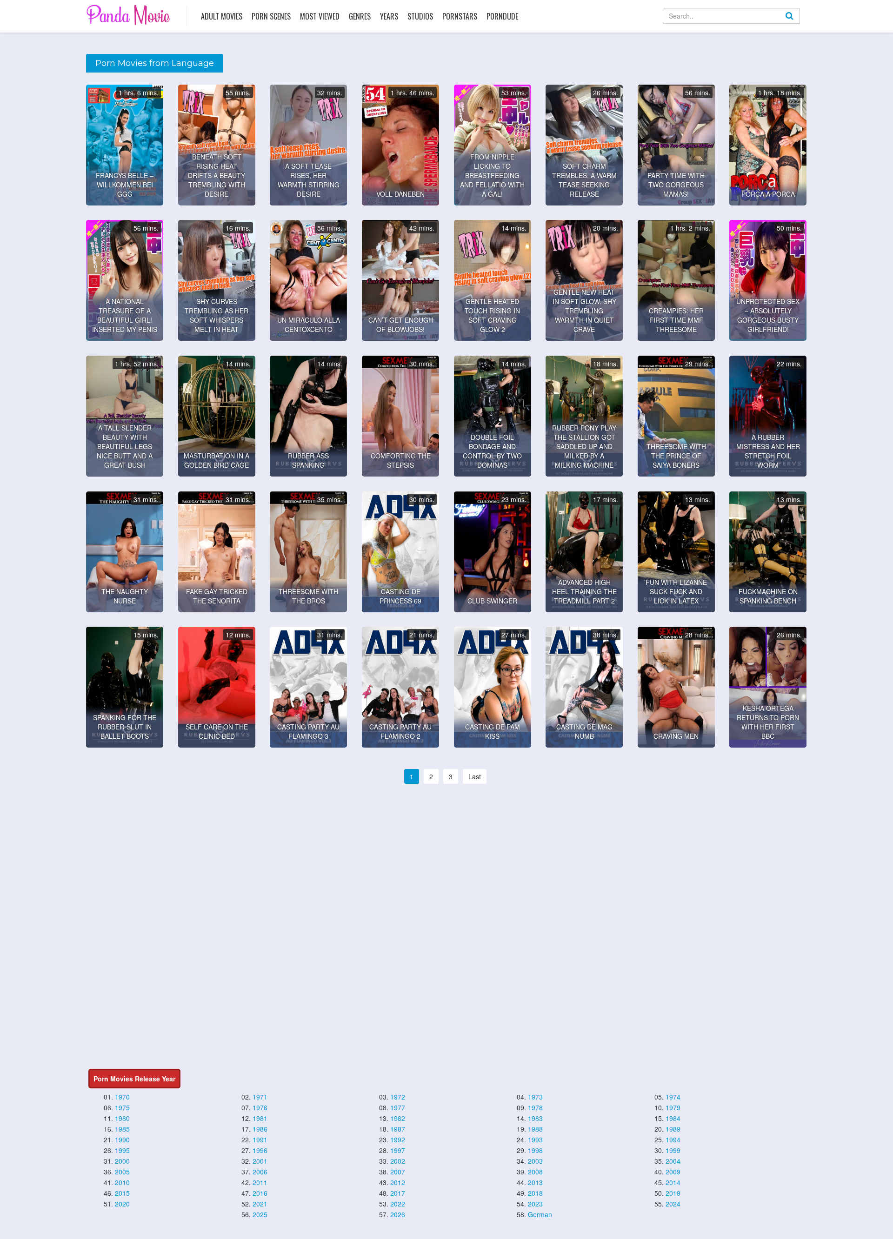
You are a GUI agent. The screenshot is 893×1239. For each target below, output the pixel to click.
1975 (122, 1107)
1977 (397, 1107)
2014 (673, 1182)
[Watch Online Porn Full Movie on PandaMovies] (129, 14)
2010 (122, 1182)
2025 (260, 1214)
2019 (673, 1193)
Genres (360, 16)
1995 (122, 1150)
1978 (535, 1107)
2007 (397, 1171)
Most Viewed (320, 16)
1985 (122, 1128)
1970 (122, 1096)
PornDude (502, 16)
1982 (397, 1118)
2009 (673, 1171)
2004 (673, 1161)
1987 (397, 1128)
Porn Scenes (271, 16)
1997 (397, 1150)
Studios (420, 16)
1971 (260, 1096)
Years (389, 16)
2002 (397, 1161)
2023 (535, 1203)
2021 (260, 1203)
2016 (260, 1193)
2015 (122, 1193)
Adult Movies (221, 16)
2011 (260, 1182)
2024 (673, 1203)
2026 (397, 1214)
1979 (673, 1107)
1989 (673, 1128)
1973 (535, 1096)
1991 (260, 1139)
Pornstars (459, 16)
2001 (260, 1161)
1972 (397, 1096)
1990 (122, 1139)
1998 (535, 1150)
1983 (535, 1118)
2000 (122, 1161)
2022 (397, 1203)
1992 (397, 1139)
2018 (535, 1193)
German (540, 1214)
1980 (122, 1118)
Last (474, 776)
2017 (397, 1193)
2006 (260, 1171)
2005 (122, 1171)
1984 (673, 1118)
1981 (260, 1118)
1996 (260, 1150)
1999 (673, 1150)
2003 (535, 1161)
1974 (673, 1096)
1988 (535, 1128)
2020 (122, 1203)
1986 (260, 1128)
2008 (535, 1171)
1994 (673, 1139)
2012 (397, 1182)
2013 (535, 1182)
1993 (535, 1139)
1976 (260, 1107)
